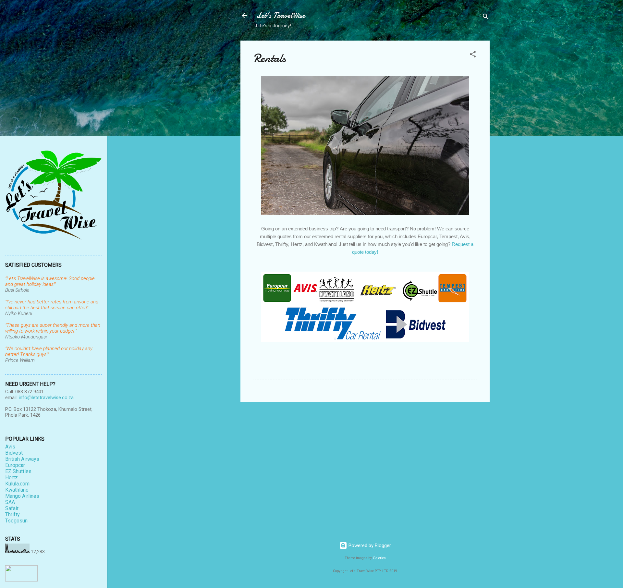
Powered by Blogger (369, 545)
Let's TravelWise (280, 15)
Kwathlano (17, 490)
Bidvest (14, 453)
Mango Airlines (22, 496)
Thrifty (12, 514)
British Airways (22, 459)
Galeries (379, 558)
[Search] (486, 18)
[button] (473, 55)
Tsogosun (16, 521)
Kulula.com (17, 484)
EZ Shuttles (18, 471)
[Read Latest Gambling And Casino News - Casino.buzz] (21, 580)
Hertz (11, 477)
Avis (10, 447)
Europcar (15, 465)
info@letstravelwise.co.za (46, 397)
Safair (11, 508)
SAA (10, 502)
